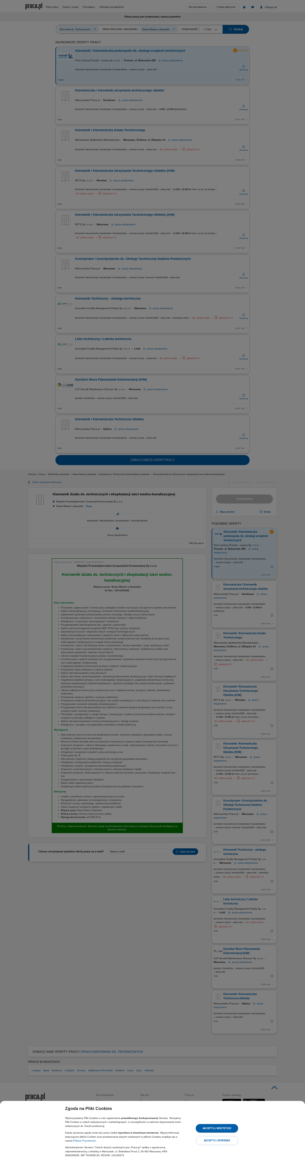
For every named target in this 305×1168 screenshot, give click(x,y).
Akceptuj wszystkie (217, 1128)
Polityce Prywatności (84, 1140)
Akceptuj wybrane (217, 1140)
